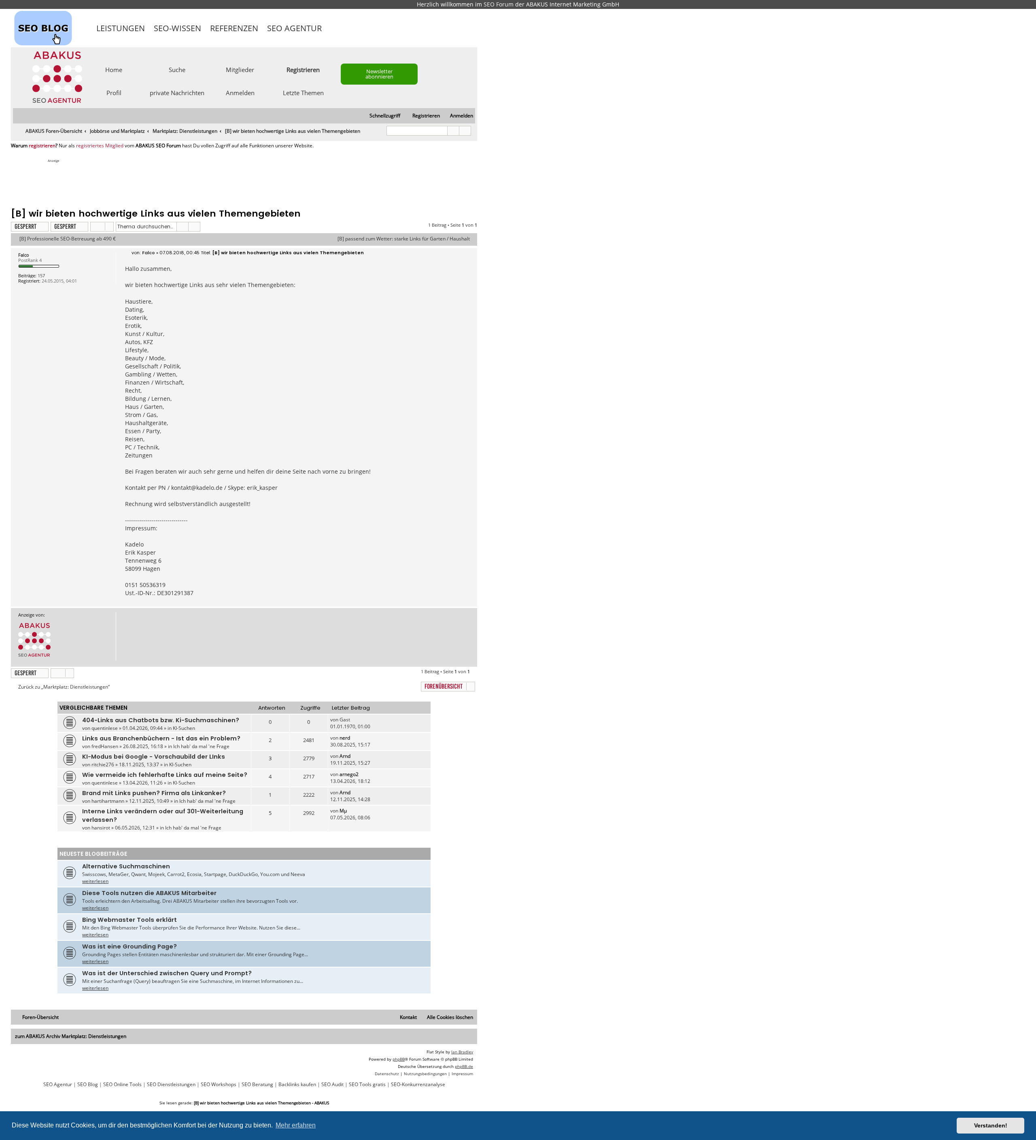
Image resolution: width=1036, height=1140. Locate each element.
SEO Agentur (294, 28)
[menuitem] (458, 116)
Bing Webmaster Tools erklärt (129, 920)
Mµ (343, 810)
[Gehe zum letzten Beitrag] (354, 719)
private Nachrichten (177, 92)
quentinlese (104, 728)
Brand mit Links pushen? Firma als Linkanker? (154, 793)
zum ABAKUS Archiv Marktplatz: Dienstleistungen (70, 1036)
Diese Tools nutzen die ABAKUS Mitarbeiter (149, 893)
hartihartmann (107, 801)
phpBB (399, 1059)
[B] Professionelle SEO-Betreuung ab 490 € (67, 239)
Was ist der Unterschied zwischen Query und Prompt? (167, 973)
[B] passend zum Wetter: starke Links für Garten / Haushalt (404, 239)
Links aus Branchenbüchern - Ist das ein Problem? (161, 738)
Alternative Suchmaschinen (126, 866)
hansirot (100, 827)
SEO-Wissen (177, 28)
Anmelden (240, 92)
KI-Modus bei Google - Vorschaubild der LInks (153, 757)
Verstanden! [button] (990, 1125)
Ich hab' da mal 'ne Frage (201, 746)
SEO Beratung (257, 1084)
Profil (113, 92)
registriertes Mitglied (99, 145)
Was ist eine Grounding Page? (129, 946)
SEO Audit (332, 1084)
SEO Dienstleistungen (171, 1084)
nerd (345, 737)
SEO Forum (499, 4)
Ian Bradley (462, 1052)
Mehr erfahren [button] (296, 1125)
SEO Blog (87, 1084)
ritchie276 (102, 764)
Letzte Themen (303, 92)
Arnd (345, 756)
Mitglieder (240, 69)
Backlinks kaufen (297, 1084)
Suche (177, 69)
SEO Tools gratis (367, 1084)
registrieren (42, 145)
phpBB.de (464, 1066)
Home (113, 69)
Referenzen (234, 28)
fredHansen (104, 746)
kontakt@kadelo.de (197, 487)
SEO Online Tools (122, 1084)
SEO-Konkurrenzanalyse (418, 1084)
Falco (23, 254)
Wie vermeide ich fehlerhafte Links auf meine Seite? (164, 775)
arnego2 (349, 774)
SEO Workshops (218, 1084)
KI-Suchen (184, 728)
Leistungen (120, 28)
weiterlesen (95, 881)
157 (41, 275)
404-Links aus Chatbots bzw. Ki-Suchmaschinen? (160, 720)
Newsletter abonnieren (379, 74)
